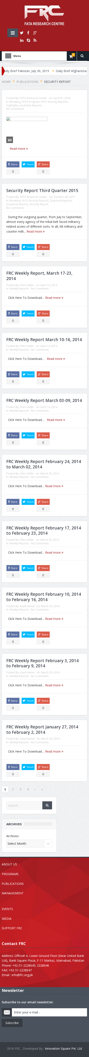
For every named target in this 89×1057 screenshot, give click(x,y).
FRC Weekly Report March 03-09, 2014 (44, 400)
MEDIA (6, 919)
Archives (12, 836)
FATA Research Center (33, 98)
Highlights (12, 105)
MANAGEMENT (13, 893)
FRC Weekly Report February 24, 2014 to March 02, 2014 (43, 464)
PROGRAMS (10, 874)
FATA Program (31, 102)
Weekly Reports (19, 288)
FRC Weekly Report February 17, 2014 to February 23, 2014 (43, 530)
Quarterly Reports (31, 105)
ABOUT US (9, 864)
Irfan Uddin (27, 285)
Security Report (39, 204)
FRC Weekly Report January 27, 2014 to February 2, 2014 (42, 729)
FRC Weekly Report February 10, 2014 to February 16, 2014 (43, 596)
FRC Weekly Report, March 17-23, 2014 (39, 275)
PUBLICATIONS (13, 884)
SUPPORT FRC (12, 928)
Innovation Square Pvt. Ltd (63, 1048)
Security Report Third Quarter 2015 (42, 190)
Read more (18, 148)
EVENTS (7, 909)
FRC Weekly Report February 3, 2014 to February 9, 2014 (42, 663)
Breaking (15, 102)
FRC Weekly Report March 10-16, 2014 (44, 339)
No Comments (15, 109)
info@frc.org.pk (22, 975)
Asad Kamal (27, 606)
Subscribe (12, 1023)
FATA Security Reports (54, 102)
